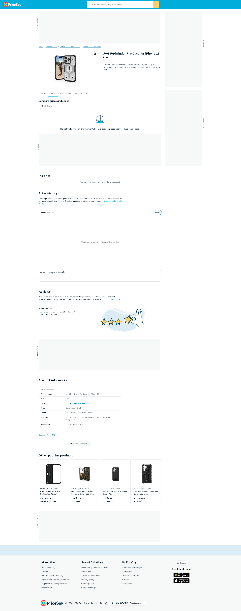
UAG (68, 399)
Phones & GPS (51, 47)
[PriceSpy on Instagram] (105, 603)
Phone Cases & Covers (92, 47)
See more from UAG (47, 435)
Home (41, 47)
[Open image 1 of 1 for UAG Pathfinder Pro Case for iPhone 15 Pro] (65, 70)
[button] (46, 106)
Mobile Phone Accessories (70, 47)
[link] (53, 481)
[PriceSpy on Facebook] (100, 603)
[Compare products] (95, 54)
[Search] (156, 4)
